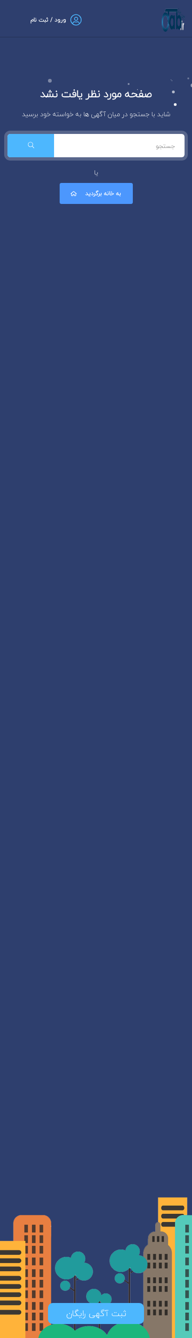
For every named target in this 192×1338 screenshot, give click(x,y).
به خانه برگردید (103, 193)
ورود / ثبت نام (48, 20)
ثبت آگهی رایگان (96, 1313)
